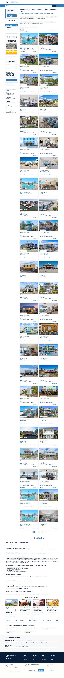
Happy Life (22, 337)
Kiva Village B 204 (43, 192)
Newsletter (25, 660)
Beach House (42, 67)
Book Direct (12, 50)
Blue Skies (22, 88)
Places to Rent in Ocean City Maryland (21, 640)
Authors (34, 660)
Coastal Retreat (23, 130)
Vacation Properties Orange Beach (30, 631)
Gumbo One (42, 379)
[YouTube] (6, 658)
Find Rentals (21, 13)
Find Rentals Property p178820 (46, 648)
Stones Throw (42, 296)
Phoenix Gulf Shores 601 (44, 482)
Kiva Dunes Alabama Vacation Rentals (30, 627)
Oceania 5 (22, 482)
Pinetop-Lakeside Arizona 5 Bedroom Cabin (35, 648)
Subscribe (41, 670)
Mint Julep (42, 441)
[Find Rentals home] (11, 2)
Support (52, 659)
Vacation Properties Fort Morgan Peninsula (48, 627)
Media (33, 659)
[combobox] (28, 6)
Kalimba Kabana (23, 441)
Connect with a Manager (11, 16)
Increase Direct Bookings (45, 656)
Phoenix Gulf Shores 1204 (44, 171)
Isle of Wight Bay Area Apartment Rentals (44, 640)
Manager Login (44, 659)
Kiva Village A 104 (23, 358)
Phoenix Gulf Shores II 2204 (25, 503)
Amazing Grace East (43, 358)
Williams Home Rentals (44, 642)
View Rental (34, 51)
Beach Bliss (22, 254)
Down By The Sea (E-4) (44, 213)
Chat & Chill (22, 296)
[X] (10, 658)
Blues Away (22, 233)
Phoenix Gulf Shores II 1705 (25, 524)
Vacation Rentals (26, 656)
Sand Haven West (23, 150)
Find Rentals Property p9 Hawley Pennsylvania (22, 645)
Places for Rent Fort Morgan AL (11, 627)
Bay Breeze (22, 213)
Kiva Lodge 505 (43, 524)
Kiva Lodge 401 (43, 150)
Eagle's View (42, 233)
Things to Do (25, 659)
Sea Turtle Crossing (43, 503)
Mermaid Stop (42, 399)
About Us (34, 656)
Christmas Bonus (23, 316)
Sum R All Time (23, 275)
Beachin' (22, 379)
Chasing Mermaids (23, 171)
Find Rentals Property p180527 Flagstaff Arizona (33, 642)
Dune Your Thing (43, 420)
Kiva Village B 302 (43, 316)
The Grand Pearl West (44, 254)
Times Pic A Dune (43, 275)
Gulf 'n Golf (22, 399)
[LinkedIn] (8, 658)
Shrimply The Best (43, 337)
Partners (43, 660)
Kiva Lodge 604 (23, 109)
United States (27, 13)
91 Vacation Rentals (11, 52)
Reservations (53, 656)
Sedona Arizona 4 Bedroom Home (20, 642)
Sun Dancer (42, 47)
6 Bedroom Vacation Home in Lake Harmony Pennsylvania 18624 (39, 645)
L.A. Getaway (22, 67)
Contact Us (52, 670)
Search (11, 80)
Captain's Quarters (43, 88)
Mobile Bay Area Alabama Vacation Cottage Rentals (15, 631)
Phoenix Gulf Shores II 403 (25, 192)
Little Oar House (43, 109)
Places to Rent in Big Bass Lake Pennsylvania (22, 646)
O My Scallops (23, 462)
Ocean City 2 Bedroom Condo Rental (32, 640)
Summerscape (23, 420)
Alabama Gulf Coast (37, 13)
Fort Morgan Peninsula (46, 13)
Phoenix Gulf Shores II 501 (25, 47)
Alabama (31, 13)
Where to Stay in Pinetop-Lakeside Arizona (22, 648)
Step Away (42, 462)
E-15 (41, 130)
